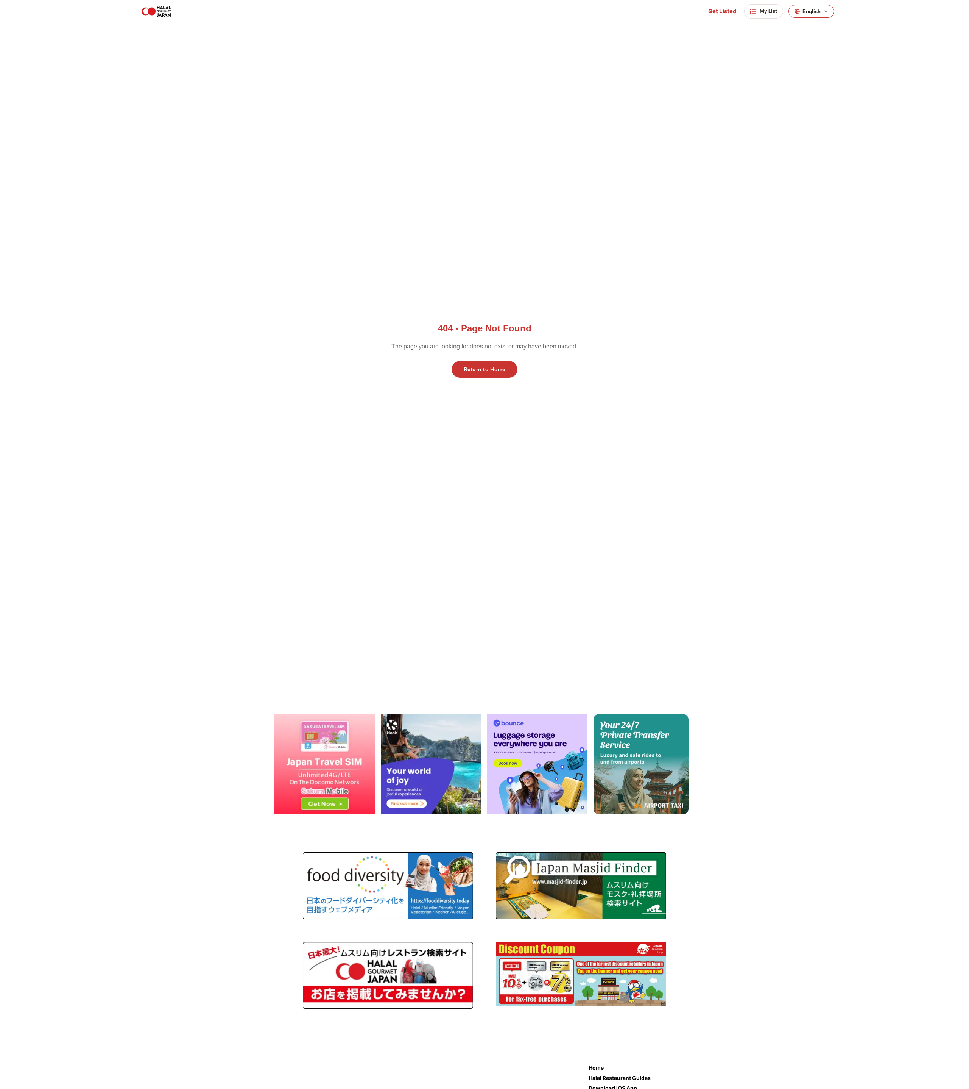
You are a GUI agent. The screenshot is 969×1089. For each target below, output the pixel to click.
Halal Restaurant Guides (620, 1078)
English (811, 11)
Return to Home (485, 369)
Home (596, 1067)
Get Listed (722, 11)
